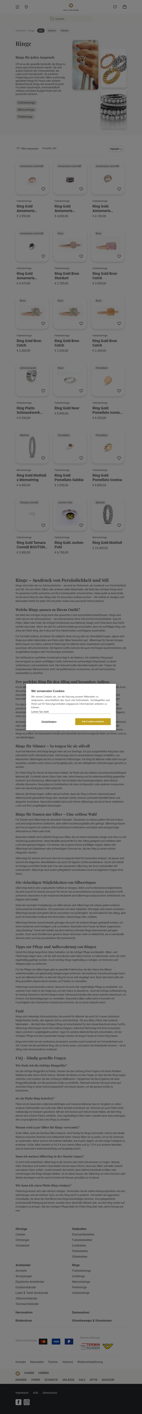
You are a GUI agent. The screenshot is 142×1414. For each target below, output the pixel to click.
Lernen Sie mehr (40, 711)
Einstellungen (49, 721)
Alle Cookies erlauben (93, 721)
